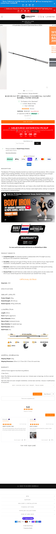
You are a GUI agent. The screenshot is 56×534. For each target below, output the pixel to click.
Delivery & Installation (27, 503)
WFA (27, 496)
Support (27, 499)
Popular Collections (27, 510)
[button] (28, 109)
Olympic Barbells (33, 93)
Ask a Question (37, 394)
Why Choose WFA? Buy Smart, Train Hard (28, 385)
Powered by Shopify (28, 528)
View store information (11, 152)
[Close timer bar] (54, 4)
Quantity (28, 115)
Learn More (35, 11)
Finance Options (27, 507)
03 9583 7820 (51, 16)
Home (19, 93)
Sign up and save (27, 514)
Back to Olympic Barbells (29, 486)
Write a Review (50, 415)
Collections (25, 93)
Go (38, 143)
